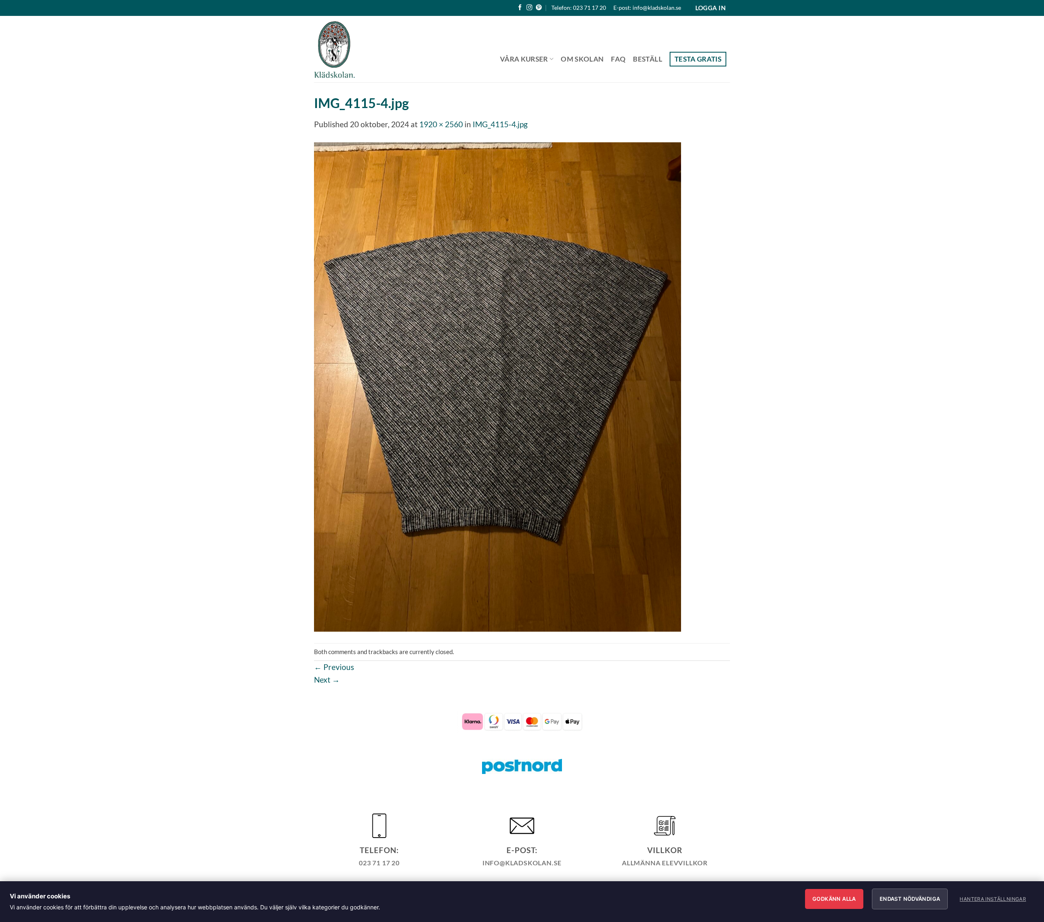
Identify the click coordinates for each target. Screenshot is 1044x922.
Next (327, 679)
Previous (334, 667)
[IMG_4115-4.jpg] (497, 386)
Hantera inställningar (993, 899)
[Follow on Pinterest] (539, 7)
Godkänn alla (834, 898)
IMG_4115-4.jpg (500, 124)
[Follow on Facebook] (520, 7)
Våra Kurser (524, 59)
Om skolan (582, 59)
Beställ (647, 59)
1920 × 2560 (441, 124)
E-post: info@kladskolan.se (647, 7)
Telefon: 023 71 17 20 (578, 7)
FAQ (618, 59)
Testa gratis (698, 59)
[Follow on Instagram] (529, 7)
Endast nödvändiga (910, 898)
